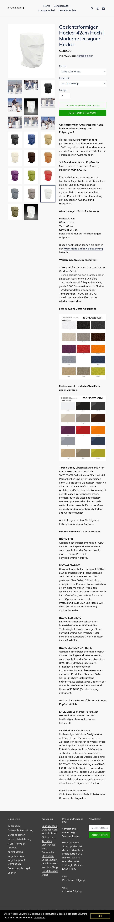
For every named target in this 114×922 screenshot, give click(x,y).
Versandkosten (85, 55)
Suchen (12, 872)
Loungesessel (49, 825)
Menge (63, 90)
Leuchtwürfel (49, 863)
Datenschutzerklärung (20, 830)
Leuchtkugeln (49, 859)
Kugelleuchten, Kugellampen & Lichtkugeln (16, 860)
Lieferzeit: (64, 78)
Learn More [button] (39, 917)
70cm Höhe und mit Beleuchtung (83, 248)
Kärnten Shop (50, 867)
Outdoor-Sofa (50, 829)
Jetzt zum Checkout (82, 112)
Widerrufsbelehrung (19, 839)
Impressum (14, 825)
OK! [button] (100, 916)
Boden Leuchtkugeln (19, 868)
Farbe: (62, 66)
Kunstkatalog (15, 851)
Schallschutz (49, 833)
